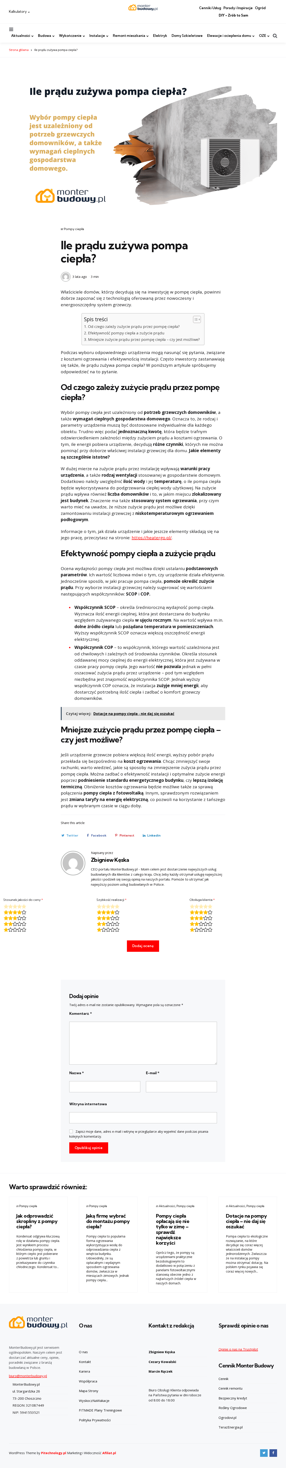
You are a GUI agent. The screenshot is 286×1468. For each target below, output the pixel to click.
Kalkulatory (18, 11)
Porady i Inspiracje (238, 8)
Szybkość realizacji (111, 900)
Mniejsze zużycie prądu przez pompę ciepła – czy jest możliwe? (144, 339)
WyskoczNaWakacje (94, 1400)
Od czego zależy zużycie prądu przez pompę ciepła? (133, 326)
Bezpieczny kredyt (233, 1398)
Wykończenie (70, 36)
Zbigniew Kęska (110, 859)
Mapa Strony (88, 1390)
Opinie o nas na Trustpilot (238, 1349)
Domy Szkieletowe (187, 36)
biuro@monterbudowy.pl (28, 1376)
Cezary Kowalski (162, 1361)
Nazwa (76, 1073)
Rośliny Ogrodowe (233, 1407)
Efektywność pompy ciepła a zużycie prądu (126, 333)
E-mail (152, 1073)
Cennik (223, 1378)
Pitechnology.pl (53, 1453)
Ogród (260, 8)
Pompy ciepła (74, 229)
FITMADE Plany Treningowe (100, 1410)
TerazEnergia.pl (231, 1427)
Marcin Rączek (160, 1371)
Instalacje (97, 36)
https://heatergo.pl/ (152, 538)
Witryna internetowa (88, 1104)
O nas (83, 1352)
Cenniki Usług (210, 8)
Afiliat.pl (109, 1453)
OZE (262, 36)
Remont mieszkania (129, 36)
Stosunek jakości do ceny (23, 900)
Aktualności (20, 36)
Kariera (84, 1371)
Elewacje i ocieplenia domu (229, 36)
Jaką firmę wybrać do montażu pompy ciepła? (108, 1221)
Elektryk (160, 36)
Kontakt (85, 1361)
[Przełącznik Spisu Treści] (195, 319)
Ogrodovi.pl (227, 1417)
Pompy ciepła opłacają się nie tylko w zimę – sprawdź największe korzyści (172, 1229)
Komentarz (80, 1013)
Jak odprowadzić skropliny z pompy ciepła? (37, 1221)
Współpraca (88, 1381)
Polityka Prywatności (95, 1420)
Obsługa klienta (202, 900)
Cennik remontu (230, 1388)
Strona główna (19, 50)
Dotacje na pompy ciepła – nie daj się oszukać (246, 1221)
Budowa (44, 36)
